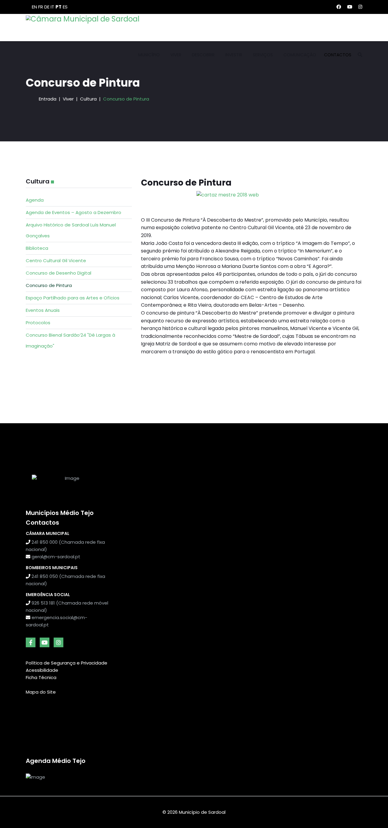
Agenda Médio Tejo (55, 761)
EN (34, 7)
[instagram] (58, 642)
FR (40, 7)
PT (58, 7)
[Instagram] (360, 7)
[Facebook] (338, 7)
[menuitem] (79, 200)
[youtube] (44, 642)
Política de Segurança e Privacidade (66, 663)
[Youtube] (349, 7)
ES (65, 7)
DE (46, 7)
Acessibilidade (42, 670)
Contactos (337, 55)
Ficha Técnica (41, 677)
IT (52, 7)
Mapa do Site (41, 692)
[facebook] (30, 642)
